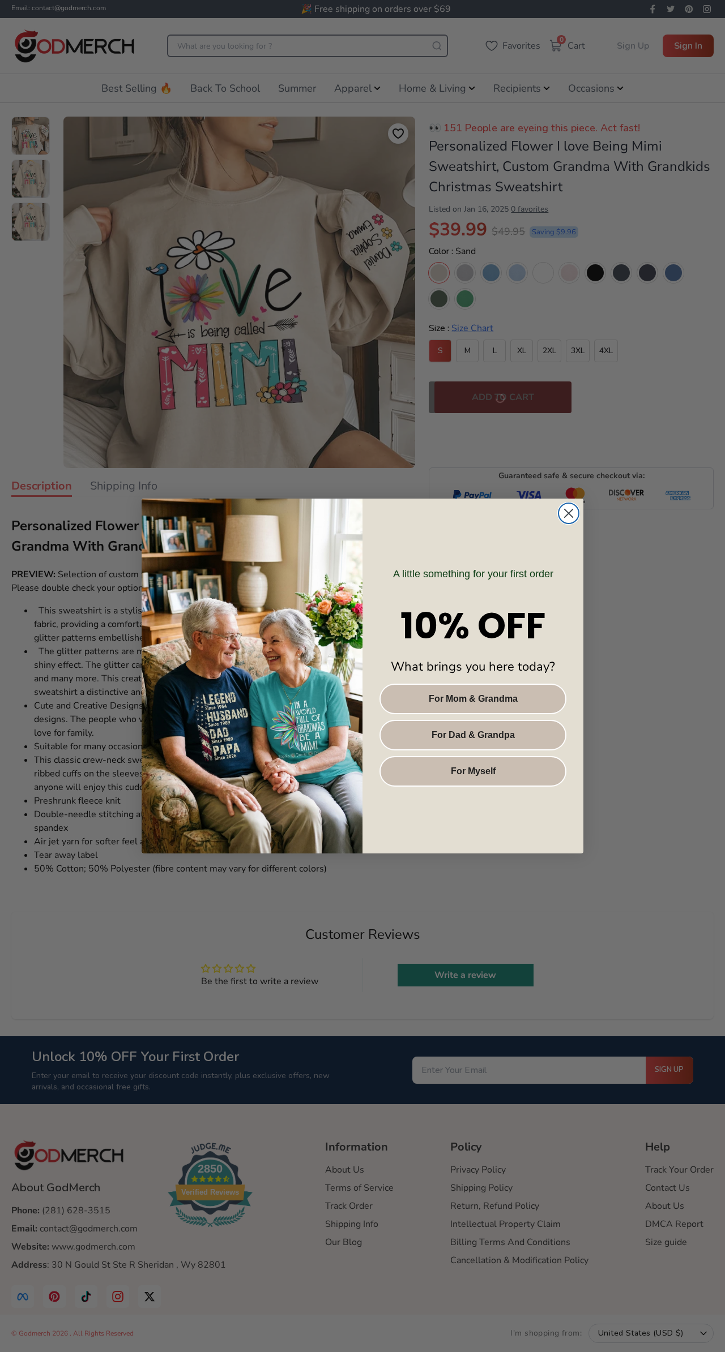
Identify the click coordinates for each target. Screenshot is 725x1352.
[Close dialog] (568, 513)
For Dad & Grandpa (473, 735)
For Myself (473, 771)
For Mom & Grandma (473, 698)
